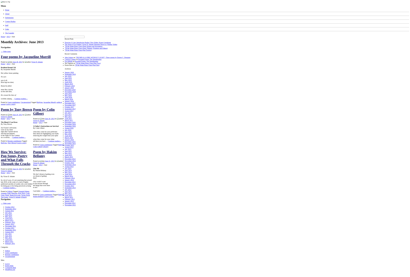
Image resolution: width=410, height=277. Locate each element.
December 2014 (70, 159)
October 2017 (69, 107)
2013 (8, 37)
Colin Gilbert (37, 147)
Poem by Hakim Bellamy (45, 154)
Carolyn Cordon (70, 59)
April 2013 (68, 195)
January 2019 (69, 88)
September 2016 (70, 126)
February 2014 (70, 178)
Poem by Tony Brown (16, 109)
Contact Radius (10, 21)
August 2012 (9, 211)
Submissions (9, 18)
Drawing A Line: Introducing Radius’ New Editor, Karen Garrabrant (88, 42)
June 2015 (68, 151)
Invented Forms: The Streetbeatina (89, 59)
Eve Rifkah (68, 61)
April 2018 (68, 97)
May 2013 (68, 193)
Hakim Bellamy (38, 196)
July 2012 (8, 213)
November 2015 (70, 143)
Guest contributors (13, 102)
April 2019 (68, 82)
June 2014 (68, 170)
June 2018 (68, 94)
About (7, 14)
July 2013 (68, 190)
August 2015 (69, 147)
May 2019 (68, 80)
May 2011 (8, 238)
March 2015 (69, 157)
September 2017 (70, 109)
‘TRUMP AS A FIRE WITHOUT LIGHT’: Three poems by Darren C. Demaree (103, 57)
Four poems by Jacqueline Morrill (26, 57)
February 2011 (10, 243)
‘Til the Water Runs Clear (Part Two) (88, 63)
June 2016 (68, 132)
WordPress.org (10, 269)
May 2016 (68, 134)
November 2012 (70, 205)
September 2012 (10, 209)
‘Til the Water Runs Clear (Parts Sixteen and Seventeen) (83, 46)
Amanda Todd (6, 193)
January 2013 (69, 201)
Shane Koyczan (15, 195)
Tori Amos (4, 197)
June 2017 (68, 115)
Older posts (6, 51)
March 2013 (69, 197)
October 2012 (9, 207)
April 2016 (68, 136)
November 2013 (70, 184)
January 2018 (69, 101)
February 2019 (70, 86)
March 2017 (69, 120)
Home (7, 10)
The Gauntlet (9, 33)
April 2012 (8, 218)
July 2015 (68, 149)
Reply (45, 147)
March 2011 (9, 242)
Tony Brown (12, 143)
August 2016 (69, 128)
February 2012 (10, 222)
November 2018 (70, 92)
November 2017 (70, 105)
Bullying (40, 102)
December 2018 (70, 90)
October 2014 (69, 163)
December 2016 (70, 122)
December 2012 (70, 203)
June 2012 (8, 215)
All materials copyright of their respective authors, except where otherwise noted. (25, 273)
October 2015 (69, 145)
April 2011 (8, 240)
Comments (10, 268)
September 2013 (70, 188)
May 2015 (68, 153)
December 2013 (70, 182)
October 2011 (9, 228)
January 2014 (69, 180)
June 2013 (68, 192)
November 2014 (70, 161)
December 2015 (70, 142)
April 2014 (68, 174)
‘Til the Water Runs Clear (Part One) (87, 65)
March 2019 (69, 84)
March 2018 (69, 99)
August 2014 (69, 167)
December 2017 (70, 103)
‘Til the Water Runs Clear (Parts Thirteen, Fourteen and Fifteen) (86, 48)
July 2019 (68, 76)
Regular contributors (14, 141)
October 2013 (69, 186)
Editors (9, 191)
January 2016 (69, 140)
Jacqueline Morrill (49, 102)
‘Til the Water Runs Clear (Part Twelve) (78, 50)
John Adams (69, 57)
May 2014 (68, 172)
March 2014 (69, 176)
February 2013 (70, 199)
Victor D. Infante (37, 62)
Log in (7, 264)
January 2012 (9, 224)
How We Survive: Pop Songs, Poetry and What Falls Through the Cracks (15, 158)
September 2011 (10, 230)
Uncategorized (26, 102)
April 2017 (68, 118)
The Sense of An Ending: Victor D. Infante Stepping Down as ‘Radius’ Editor (91, 44)
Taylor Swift (25, 195)
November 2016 (70, 124)
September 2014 (70, 165)
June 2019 (68, 78)
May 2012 (8, 217)
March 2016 (69, 138)
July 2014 (68, 168)
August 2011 (9, 232)
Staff (6, 25)
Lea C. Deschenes (25, 275)
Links (7, 29)
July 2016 (68, 130)
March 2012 (9, 220)
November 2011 (10, 226)
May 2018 (68, 95)
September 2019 (70, 74)
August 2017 (69, 111)
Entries (9, 266)
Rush (7, 195)
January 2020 (69, 72)
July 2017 (68, 113)
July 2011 (8, 234)
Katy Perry (21, 193)
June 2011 (8, 236)
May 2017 (68, 117)
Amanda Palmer (23, 191)
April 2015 (68, 155)
